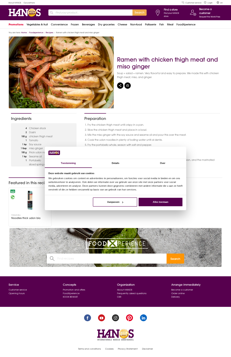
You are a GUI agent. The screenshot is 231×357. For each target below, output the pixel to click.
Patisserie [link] (150, 24)
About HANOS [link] (14, 2)
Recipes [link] (49, 32)
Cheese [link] (122, 24)
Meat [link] (170, 24)
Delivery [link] (175, 296)
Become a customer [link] (182, 289)
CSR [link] (119, 296)
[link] (208, 2)
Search (175, 259)
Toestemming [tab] (68, 163)
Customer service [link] (193, 2)
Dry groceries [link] (106, 24)
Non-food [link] (136, 24)
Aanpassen (113, 202)
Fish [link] (161, 24)
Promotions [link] (16, 24)
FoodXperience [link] (185, 24)
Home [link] (24, 32)
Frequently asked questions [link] (131, 293)
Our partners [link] (29, 2)
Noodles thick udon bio (26, 218)
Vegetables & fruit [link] (37, 24)
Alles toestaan (160, 202)
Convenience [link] (59, 24)
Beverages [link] (88, 24)
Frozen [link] (75, 24)
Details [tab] (115, 163)
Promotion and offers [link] (74, 289)
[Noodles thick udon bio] (30, 200)
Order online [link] (178, 293)
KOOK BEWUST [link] (70, 296)
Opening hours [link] (17, 293)
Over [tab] (162, 163)
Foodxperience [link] (36, 32)
